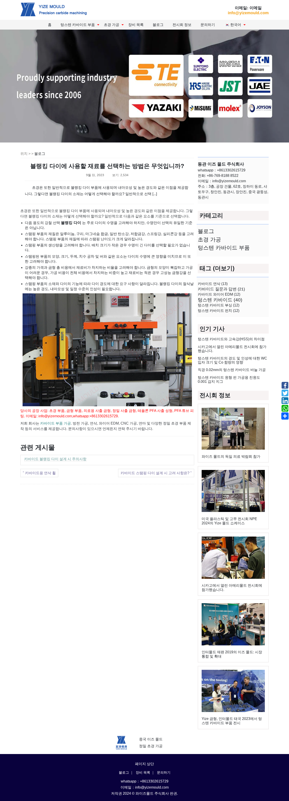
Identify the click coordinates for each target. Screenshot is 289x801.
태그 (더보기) (217, 268)
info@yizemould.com (248, 12)
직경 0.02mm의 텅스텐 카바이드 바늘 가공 (232, 370)
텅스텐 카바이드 (220, 300)
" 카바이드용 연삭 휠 (39, 473)
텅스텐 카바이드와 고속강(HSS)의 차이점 (231, 339)
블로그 (158, 25)
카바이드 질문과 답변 (221, 289)
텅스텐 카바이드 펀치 (218, 311)
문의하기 (207, 25)
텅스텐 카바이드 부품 (78, 25)
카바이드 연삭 (213, 284)
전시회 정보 (181, 25)
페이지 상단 (144, 764)
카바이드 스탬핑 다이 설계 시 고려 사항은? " (156, 473)
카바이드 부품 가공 (55, 423)
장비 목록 (136, 25)
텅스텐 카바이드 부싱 (218, 305)
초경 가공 (111, 25)
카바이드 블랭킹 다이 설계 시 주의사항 (55, 459)
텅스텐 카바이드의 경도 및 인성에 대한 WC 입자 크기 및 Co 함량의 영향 (232, 360)
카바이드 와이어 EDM (219, 294)
